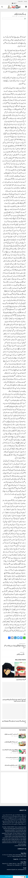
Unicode (25, 1)
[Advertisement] (14, 788)
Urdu (22, 877)
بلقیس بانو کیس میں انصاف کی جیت (21, 679)
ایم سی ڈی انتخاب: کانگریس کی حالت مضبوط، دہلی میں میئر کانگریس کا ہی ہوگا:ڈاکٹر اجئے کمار (14, 722)
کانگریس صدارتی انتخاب (20, 654)
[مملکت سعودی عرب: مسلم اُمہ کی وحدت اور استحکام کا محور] (22, 736)
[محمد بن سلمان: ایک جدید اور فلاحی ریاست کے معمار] (22, 759)
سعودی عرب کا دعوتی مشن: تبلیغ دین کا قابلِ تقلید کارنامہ (11, 742)
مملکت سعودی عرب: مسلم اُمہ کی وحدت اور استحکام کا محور (11, 734)
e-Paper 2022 (20, 1)
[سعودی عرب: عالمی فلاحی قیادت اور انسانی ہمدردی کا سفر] (22, 767)
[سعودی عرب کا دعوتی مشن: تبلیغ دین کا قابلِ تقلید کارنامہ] (22, 743)
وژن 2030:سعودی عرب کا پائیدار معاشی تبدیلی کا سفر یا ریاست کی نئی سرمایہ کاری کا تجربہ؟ (10, 750)
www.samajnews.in (21, 16)
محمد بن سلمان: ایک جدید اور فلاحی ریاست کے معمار (12, 757)
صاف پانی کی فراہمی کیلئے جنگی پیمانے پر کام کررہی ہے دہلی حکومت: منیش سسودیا (15, 647)
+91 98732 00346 (22, 859)
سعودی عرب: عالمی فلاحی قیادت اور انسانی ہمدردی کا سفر (11, 765)
